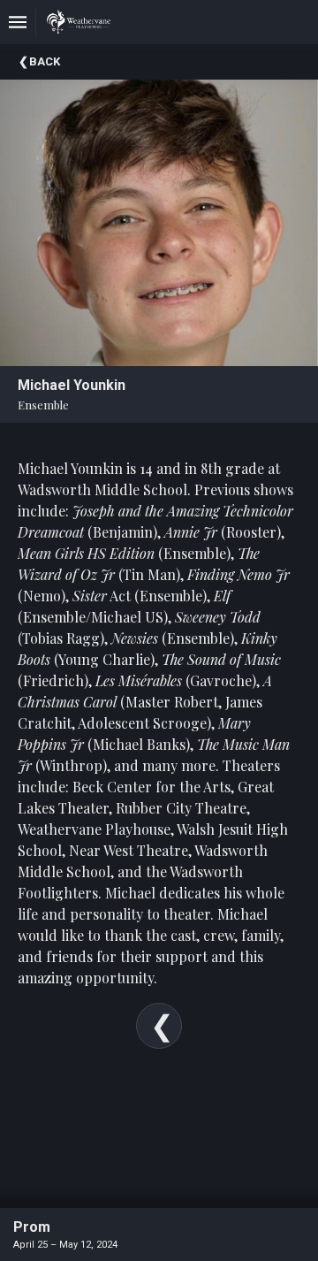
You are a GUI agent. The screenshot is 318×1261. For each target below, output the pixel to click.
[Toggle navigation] (17, 22)
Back (44, 61)
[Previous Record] (159, 1026)
